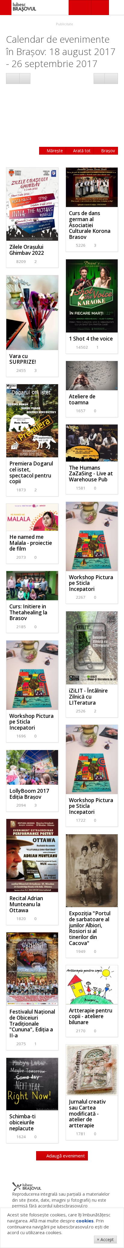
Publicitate (64, 24)
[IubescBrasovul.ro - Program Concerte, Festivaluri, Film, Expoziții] (5, 7)
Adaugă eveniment (65, 1156)
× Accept (105, 1239)
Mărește (54, 150)
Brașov (107, 150)
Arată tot (81, 150)
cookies (85, 1221)
